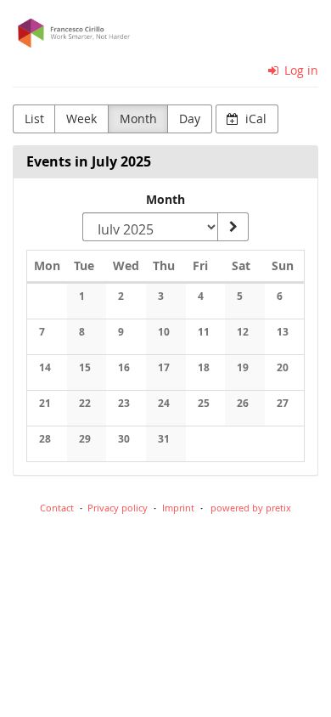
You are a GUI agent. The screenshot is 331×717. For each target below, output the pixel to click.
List (34, 118)
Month (138, 118)
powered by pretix (250, 507)
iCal (254, 118)
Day (189, 118)
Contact (57, 507)
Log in (299, 70)
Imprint (178, 507)
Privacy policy (117, 507)
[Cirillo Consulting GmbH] (165, 33)
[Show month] (232, 226)
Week (81, 118)
